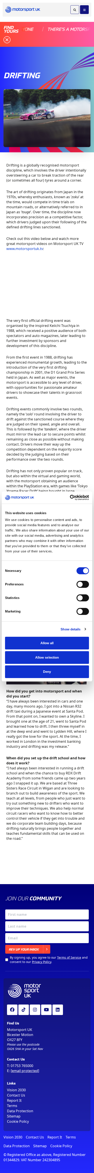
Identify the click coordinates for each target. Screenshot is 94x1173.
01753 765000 (22, 1065)
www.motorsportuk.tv (24, 248)
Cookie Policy (18, 1121)
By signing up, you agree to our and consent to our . (49, 959)
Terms (12, 1105)
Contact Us (16, 1095)
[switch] (83, 584)
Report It (14, 1100)
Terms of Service (69, 957)
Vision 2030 (16, 1090)
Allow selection (47, 657)
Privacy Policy (41, 962)
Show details (70, 629)
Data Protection (20, 1111)
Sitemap (14, 1116)
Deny (47, 671)
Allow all (47, 643)
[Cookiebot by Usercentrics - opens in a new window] (70, 497)
